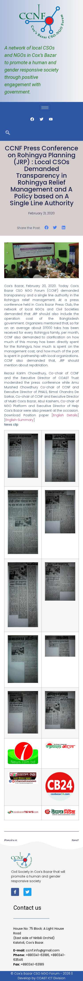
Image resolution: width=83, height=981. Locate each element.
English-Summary (19, 420)
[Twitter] (27, 892)
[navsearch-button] (7, 133)
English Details (65, 415)
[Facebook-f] (15, 892)
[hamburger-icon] (44, 107)
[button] (46, 227)
